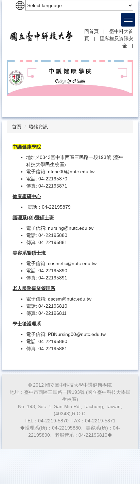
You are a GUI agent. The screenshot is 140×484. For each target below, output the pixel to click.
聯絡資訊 (38, 126)
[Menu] (128, 20)
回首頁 (91, 31)
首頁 (16, 126)
